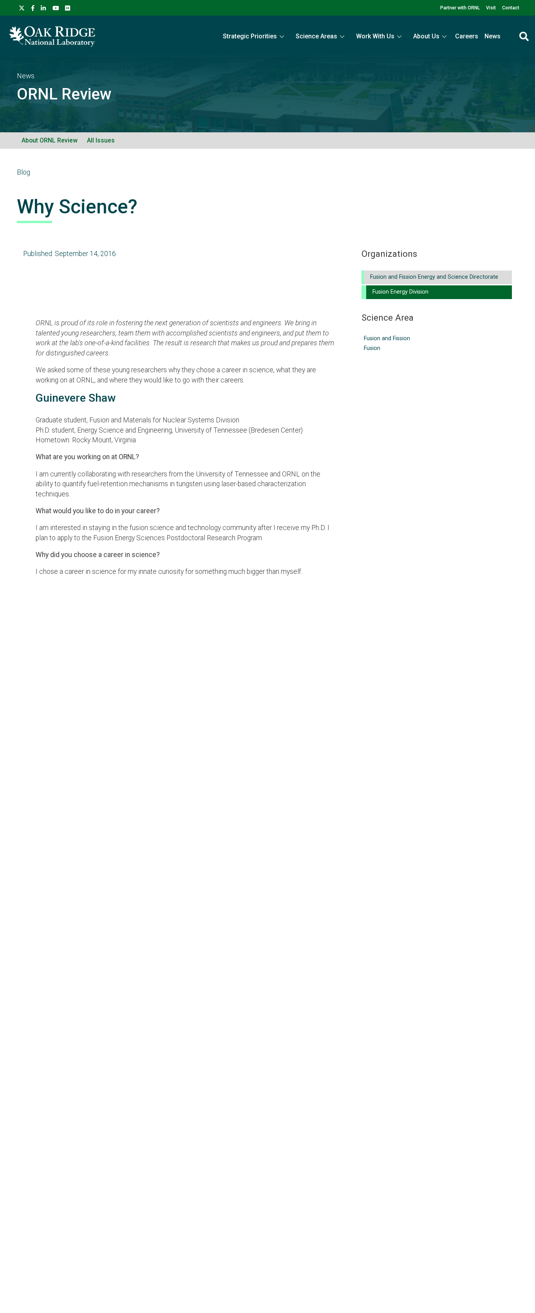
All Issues (101, 140)
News (492, 36)
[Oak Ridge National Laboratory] (52, 36)
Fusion (372, 348)
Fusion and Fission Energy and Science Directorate (434, 277)
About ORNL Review (50, 140)
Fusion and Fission (387, 338)
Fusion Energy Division (400, 292)
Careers (466, 36)
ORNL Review (64, 94)
